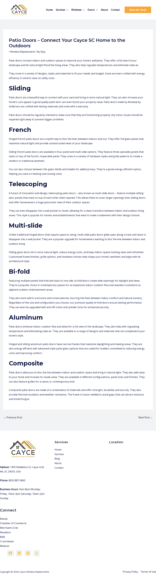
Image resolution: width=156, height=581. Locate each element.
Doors (91, 9)
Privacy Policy (130, 571)
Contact (115, 9)
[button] (66, 9)
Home (49, 9)
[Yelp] (36, 553)
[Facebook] (10, 553)
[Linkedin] (19, 553)
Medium (4, 546)
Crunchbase (7, 541)
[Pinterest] (28, 553)
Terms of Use (148, 571)
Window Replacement (22, 51)
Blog (57, 458)
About (104, 9)
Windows (76, 9)
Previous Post (12, 417)
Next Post (145, 417)
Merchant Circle (9, 527)
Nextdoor (5, 532)
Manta (3, 518)
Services (60, 9)
